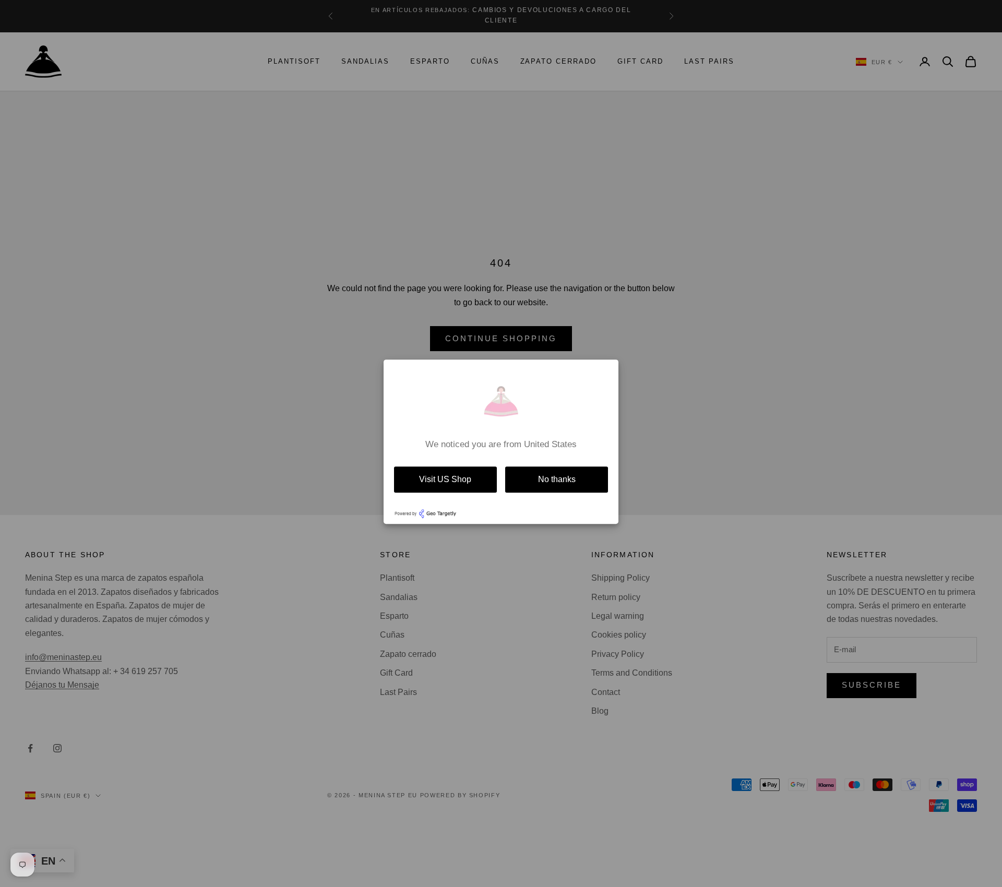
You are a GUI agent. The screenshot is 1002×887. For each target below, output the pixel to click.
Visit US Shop (445, 479)
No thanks (557, 479)
